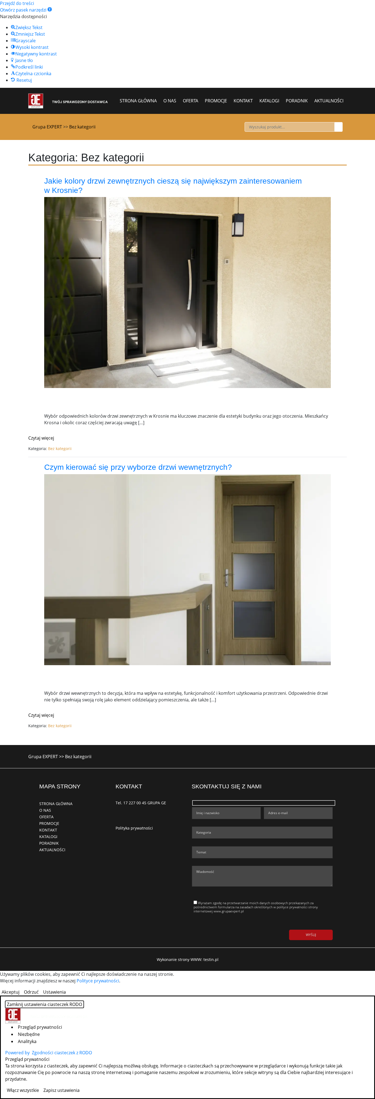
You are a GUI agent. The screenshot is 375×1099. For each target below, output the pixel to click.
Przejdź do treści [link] (17, 3)
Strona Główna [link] (138, 101)
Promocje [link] (216, 101)
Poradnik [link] (297, 101)
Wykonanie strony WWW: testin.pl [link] (188, 959)
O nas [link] (169, 101)
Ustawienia (54, 992)
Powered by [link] (48, 1053)
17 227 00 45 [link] (134, 802)
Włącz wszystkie (23, 1090)
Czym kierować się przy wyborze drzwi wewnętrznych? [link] (138, 467)
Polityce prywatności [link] (98, 981)
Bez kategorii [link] (60, 448)
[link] (26, 10)
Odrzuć (31, 992)
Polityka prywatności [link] (134, 828)
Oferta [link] (190, 101)
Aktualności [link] (328, 101)
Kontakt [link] (243, 101)
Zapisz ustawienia (61, 1090)
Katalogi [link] (269, 101)
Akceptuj (10, 992)
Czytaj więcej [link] (41, 438)
